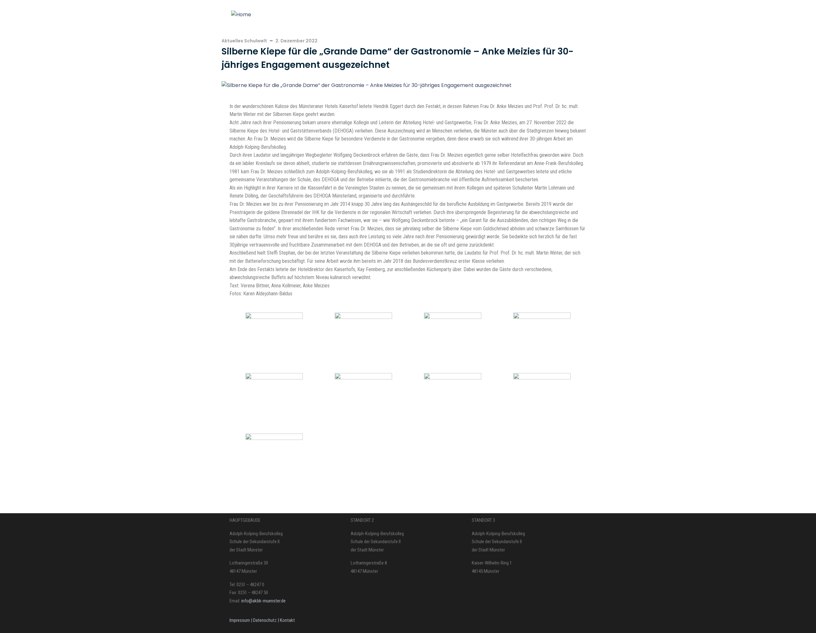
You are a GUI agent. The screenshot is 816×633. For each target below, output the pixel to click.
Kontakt (287, 620)
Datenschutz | (266, 620)
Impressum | (241, 620)
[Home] (241, 15)
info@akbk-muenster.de (263, 601)
